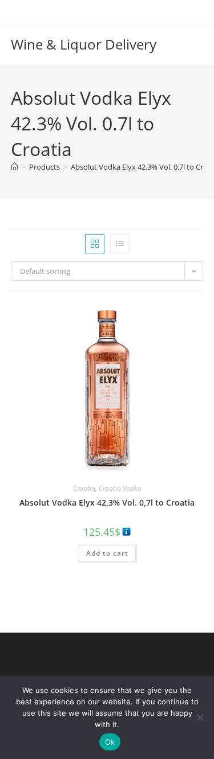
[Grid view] (94, 243)
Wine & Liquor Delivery (83, 44)
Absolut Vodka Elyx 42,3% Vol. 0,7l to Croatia (107, 502)
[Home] (14, 167)
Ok (110, 741)
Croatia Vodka (120, 488)
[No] (199, 717)
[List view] (120, 243)
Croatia (84, 488)
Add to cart (107, 553)
